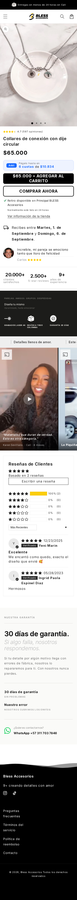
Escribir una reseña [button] (38, 481)
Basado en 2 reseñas (26, 475)
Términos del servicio (13, 827)
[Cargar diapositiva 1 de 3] (41, 123)
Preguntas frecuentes (11, 813)
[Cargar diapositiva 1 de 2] (36, 123)
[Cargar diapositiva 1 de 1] (32, 123)
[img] (32, 541)
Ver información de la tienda (28, 216)
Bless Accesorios (31, 872)
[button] (5, 16)
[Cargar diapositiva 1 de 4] (45, 123)
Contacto (10, 853)
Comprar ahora (38, 191)
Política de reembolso (11, 841)
